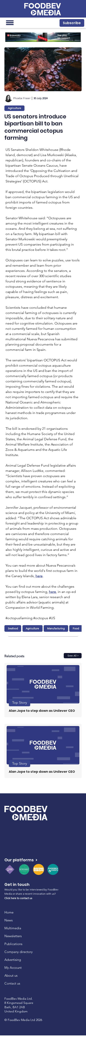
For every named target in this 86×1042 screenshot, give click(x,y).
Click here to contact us (18, 898)
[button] (72, 23)
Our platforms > (20, 860)
